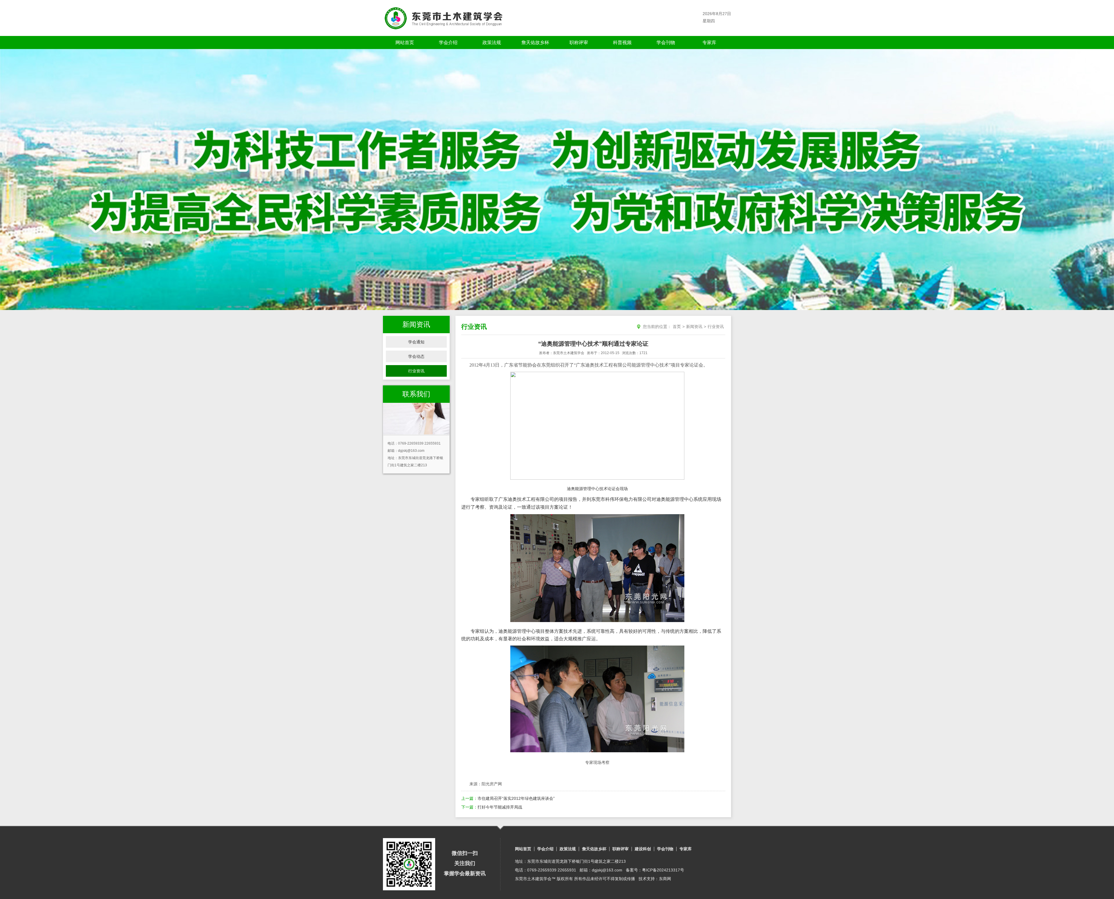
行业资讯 (416, 371)
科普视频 (622, 42)
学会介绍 (448, 42)
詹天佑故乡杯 (535, 42)
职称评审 (578, 42)
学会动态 (416, 356)
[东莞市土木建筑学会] (443, 18)
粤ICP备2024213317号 (663, 870)
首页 (677, 326)
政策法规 (491, 42)
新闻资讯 (694, 326)
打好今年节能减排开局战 (500, 807)
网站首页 (404, 42)
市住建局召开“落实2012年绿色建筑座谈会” (516, 798)
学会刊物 (666, 42)
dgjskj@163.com (411, 451)
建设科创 (643, 849)
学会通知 (416, 342)
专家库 (709, 42)
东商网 (665, 878)
